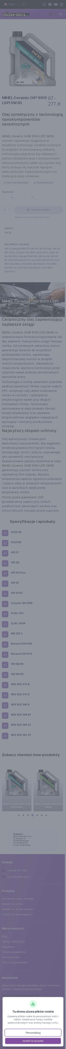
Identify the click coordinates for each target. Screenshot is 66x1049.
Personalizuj (33, 1032)
